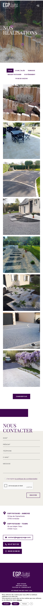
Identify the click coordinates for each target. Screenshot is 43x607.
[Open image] (21, 102)
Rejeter (15, 604)
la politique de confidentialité (26, 479)
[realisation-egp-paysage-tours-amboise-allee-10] (21, 216)
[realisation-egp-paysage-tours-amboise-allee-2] (21, 330)
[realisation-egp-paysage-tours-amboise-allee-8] (21, 292)
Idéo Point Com (27, 590)
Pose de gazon (22, 79)
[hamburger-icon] (38, 6)
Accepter (6, 604)
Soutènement (29, 74)
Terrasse (31, 71)
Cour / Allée (20, 71)
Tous (10, 71)
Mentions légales (21, 585)
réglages (19, 600)
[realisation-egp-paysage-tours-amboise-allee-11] (21, 254)
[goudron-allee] (21, 178)
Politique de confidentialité (21, 587)
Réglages (24, 604)
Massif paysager (14, 74)
